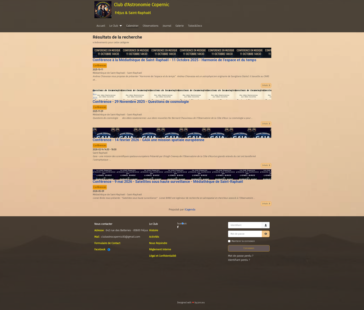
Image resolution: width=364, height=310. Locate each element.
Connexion (248, 248)
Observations (150, 25)
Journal (167, 25)
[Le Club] (120, 26)
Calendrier (132, 25)
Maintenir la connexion (243, 241)
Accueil (101, 25)
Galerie (179, 25)
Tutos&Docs (195, 25)
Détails (265, 85)
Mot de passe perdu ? (240, 255)
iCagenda (190, 209)
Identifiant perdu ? (239, 259)
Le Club (113, 25)
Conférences (99, 65)
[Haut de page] (359, 305)
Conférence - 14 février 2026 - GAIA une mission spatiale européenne (148, 140)
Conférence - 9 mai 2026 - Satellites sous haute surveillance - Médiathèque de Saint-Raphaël (168, 182)
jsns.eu (201, 302)
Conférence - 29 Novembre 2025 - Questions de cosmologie (141, 102)
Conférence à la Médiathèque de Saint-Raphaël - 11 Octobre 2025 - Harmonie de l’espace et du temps (174, 60)
